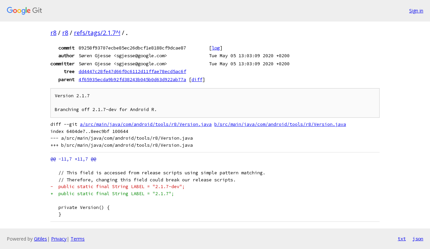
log (216, 48)
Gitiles (40, 239)
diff (196, 79)
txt (402, 239)
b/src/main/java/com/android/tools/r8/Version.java (280, 124)
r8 (53, 33)
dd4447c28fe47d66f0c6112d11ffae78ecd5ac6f (132, 71)
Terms (78, 239)
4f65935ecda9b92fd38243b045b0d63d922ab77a (132, 79)
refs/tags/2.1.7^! (97, 33)
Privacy (59, 239)
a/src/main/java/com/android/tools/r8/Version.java (146, 124)
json (418, 239)
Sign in (416, 10)
